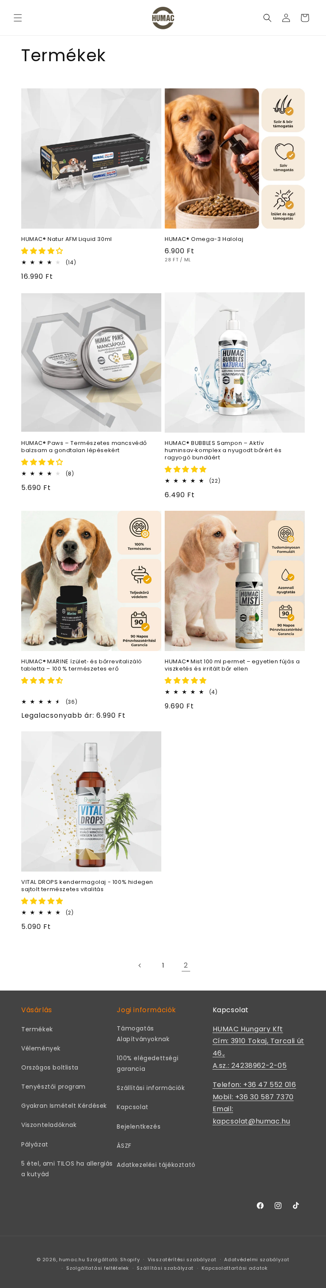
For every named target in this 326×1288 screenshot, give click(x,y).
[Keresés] (267, 17)
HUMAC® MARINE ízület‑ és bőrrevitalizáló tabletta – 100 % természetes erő (81, 665)
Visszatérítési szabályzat (182, 1259)
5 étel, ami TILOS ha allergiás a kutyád (67, 1168)
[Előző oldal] (140, 965)
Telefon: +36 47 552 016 (254, 1085)
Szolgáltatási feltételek (97, 1268)
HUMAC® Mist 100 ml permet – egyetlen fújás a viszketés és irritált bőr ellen (232, 665)
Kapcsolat (132, 1107)
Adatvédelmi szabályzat (256, 1259)
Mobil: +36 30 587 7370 (253, 1097)
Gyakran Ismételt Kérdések (64, 1105)
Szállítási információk (151, 1088)
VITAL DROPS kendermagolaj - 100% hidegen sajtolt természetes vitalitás (87, 886)
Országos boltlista (50, 1067)
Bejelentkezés (138, 1126)
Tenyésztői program (53, 1086)
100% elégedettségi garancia (147, 1063)
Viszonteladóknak (49, 1125)
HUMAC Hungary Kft (248, 1029)
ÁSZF (124, 1145)
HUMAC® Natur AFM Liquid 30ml (66, 239)
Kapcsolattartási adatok (235, 1268)
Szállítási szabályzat (165, 1268)
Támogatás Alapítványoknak (143, 1033)
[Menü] (17, 17)
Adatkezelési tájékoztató (156, 1165)
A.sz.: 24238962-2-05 (250, 1065)
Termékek (37, 1029)
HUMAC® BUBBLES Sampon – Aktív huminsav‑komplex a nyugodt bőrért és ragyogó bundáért (223, 450)
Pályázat (34, 1144)
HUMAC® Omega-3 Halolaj (204, 239)
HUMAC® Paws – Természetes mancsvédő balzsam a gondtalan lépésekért (84, 447)
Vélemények (41, 1048)
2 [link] (186, 965)
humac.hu (72, 1259)
